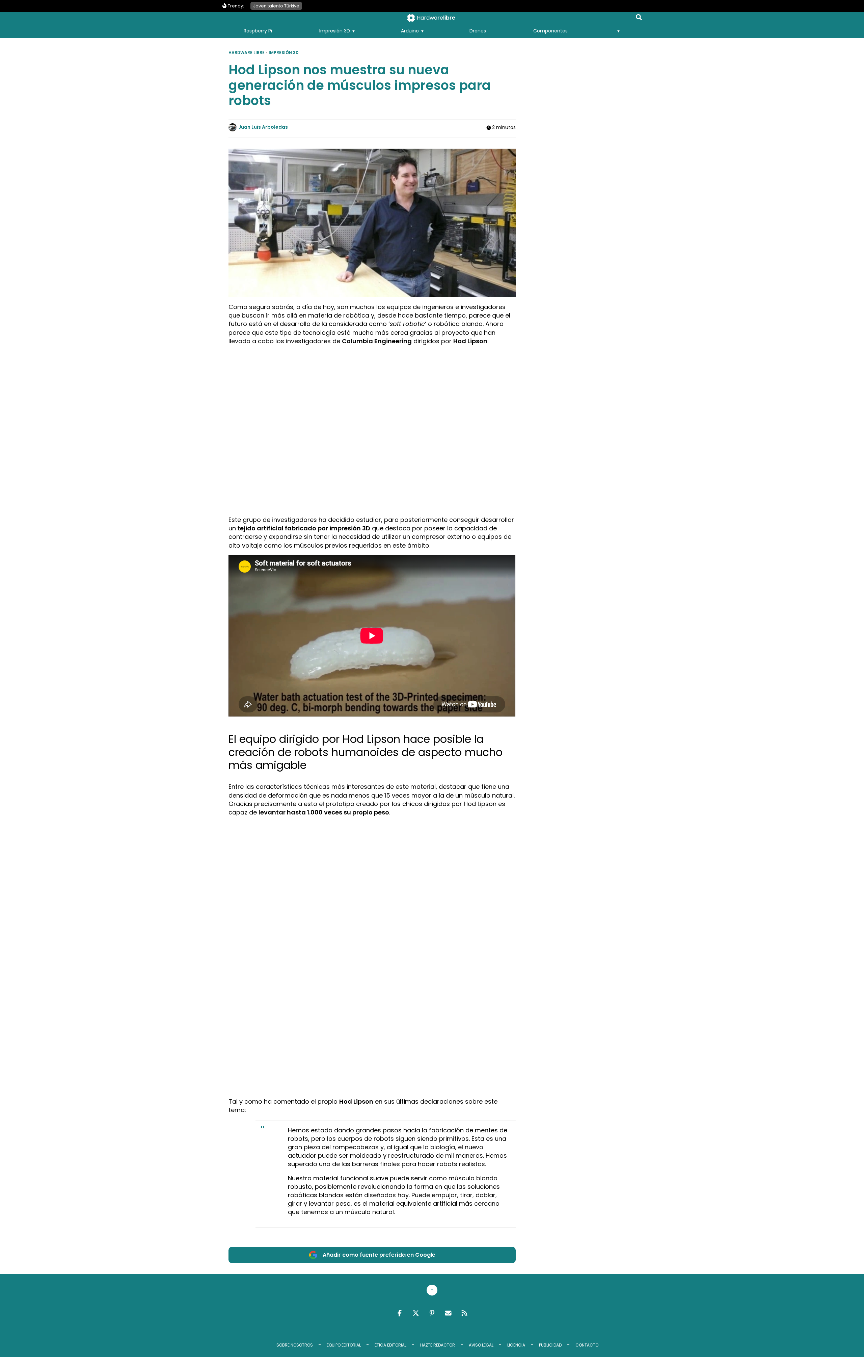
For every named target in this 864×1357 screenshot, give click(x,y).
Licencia (516, 1345)
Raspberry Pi (258, 30)
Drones (477, 30)
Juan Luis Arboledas (263, 127)
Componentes (550, 30)
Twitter (416, 1313)
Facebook (400, 1313)
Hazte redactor (437, 1345)
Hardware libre (246, 52)
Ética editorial (390, 1345)
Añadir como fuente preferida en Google (379, 1255)
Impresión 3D (334, 30)
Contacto (586, 1345)
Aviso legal (481, 1345)
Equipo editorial (344, 1345)
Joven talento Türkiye (276, 6)
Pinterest (432, 1313)
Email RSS (448, 1313)
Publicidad (550, 1345)
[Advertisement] (372, 398)
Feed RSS (464, 1313)
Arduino (410, 30)
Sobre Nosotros (294, 1345)
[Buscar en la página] (639, 18)
